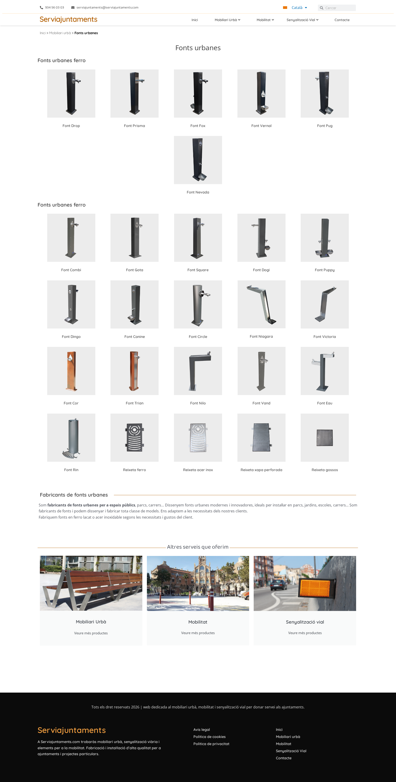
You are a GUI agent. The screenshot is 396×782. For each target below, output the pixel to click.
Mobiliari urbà (60, 33)
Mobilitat (283, 743)
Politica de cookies (209, 736)
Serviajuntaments (72, 730)
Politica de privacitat (211, 743)
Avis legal (201, 729)
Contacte (284, 758)
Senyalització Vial (291, 751)
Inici (43, 33)
